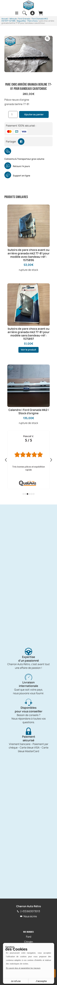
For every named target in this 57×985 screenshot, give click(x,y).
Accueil (4, 18)
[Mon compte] (32, 13)
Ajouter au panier (34, 114)
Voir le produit (28, 349)
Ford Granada (24, 18)
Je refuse (16, 981)
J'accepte (41, 981)
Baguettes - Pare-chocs (27, 20)
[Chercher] (24, 13)
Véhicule (13, 18)
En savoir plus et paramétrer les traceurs (23, 968)
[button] (47, 38)
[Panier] (40, 13)
